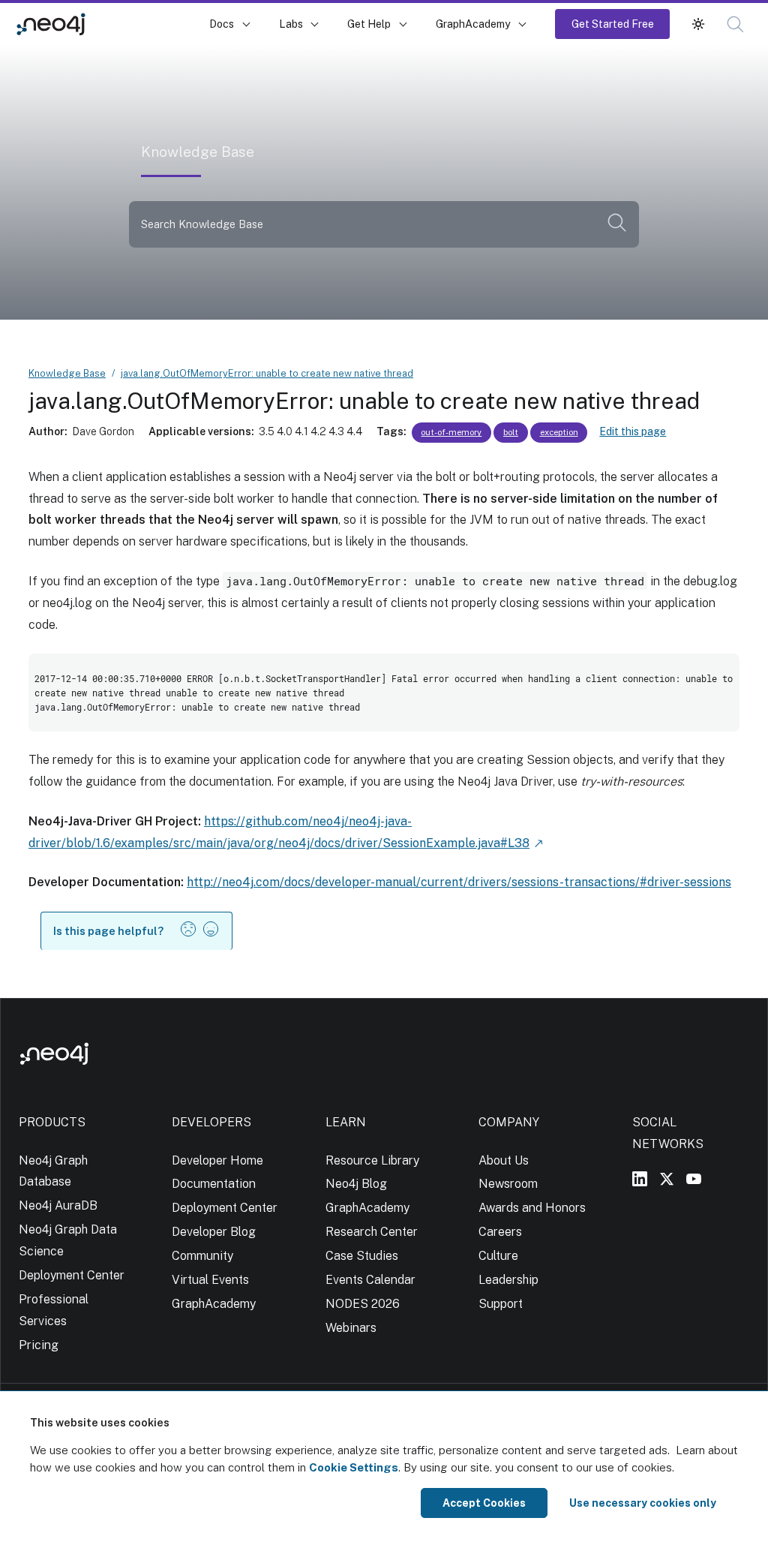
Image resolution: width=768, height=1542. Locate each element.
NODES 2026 (363, 1304)
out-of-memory (451, 432)
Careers (500, 1232)
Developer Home (217, 1160)
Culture (498, 1256)
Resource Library (372, 1160)
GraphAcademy (473, 23)
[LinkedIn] (639, 1178)
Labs (291, 23)
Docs (221, 23)
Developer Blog (214, 1232)
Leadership (508, 1280)
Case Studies (362, 1256)
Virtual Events (210, 1280)
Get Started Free (613, 23)
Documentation (214, 1184)
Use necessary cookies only (642, 1503)
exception (559, 432)
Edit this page (632, 431)
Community (202, 1256)
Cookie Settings (353, 1467)
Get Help (369, 23)
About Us (503, 1160)
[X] (666, 1178)
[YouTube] (693, 1178)
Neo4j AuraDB (58, 1205)
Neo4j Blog (356, 1184)
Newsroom (508, 1184)
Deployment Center (71, 1275)
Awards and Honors (532, 1208)
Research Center (372, 1232)
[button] (698, 24)
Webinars (351, 1328)
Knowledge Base (149, 23)
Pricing (38, 1345)
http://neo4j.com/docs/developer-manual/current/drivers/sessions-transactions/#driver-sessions (459, 882)
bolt (510, 432)
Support (500, 1304)
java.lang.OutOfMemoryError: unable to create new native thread (267, 373)
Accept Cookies (484, 1503)
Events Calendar (371, 1280)
